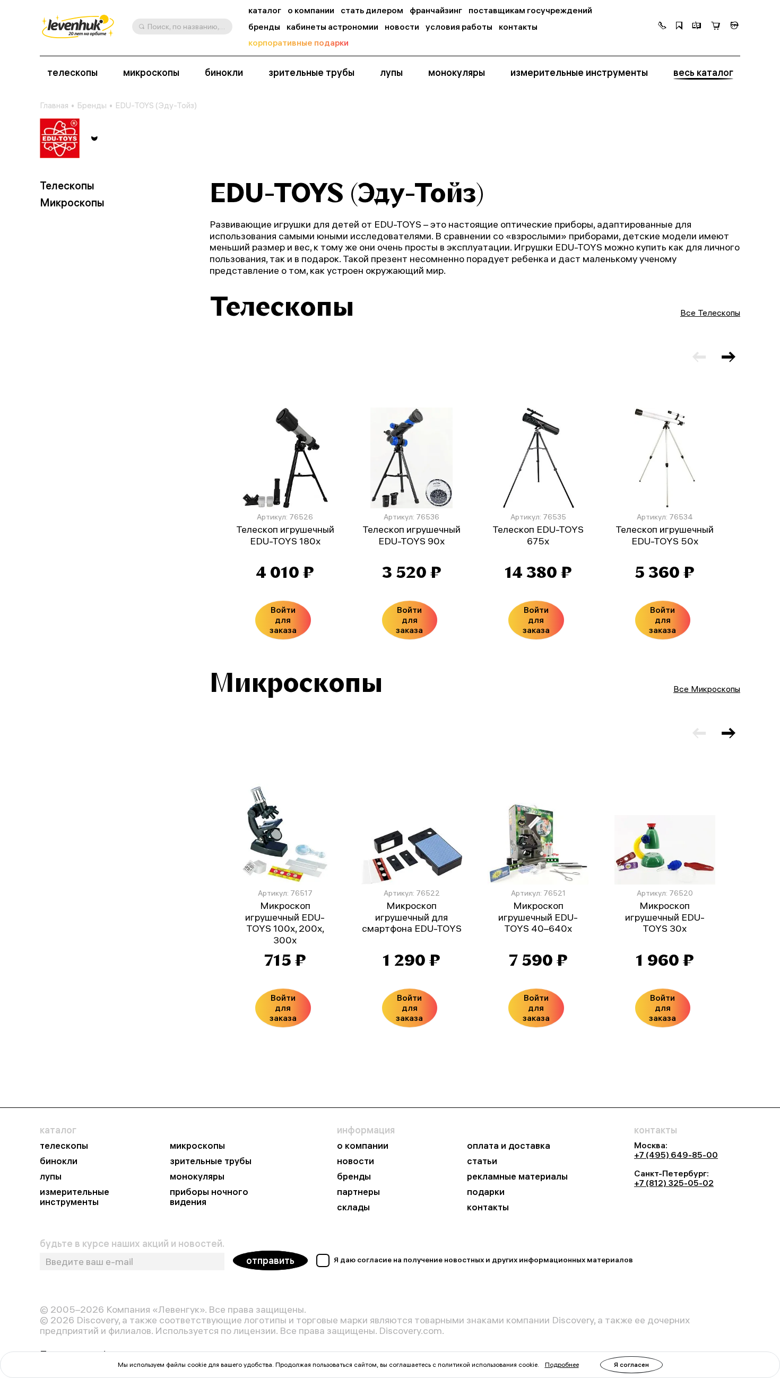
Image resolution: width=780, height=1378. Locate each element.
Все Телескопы (710, 312)
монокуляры (456, 73)
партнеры (358, 1192)
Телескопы (67, 185)
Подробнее (562, 1364)
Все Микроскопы (706, 688)
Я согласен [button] (631, 1364)
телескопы (72, 73)
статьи (482, 1161)
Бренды (92, 105)
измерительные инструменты (579, 73)
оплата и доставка (508, 1146)
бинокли (224, 73)
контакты (518, 27)
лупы (391, 73)
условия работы (459, 27)
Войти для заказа (283, 619)
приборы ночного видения (209, 1197)
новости (402, 27)
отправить (270, 1260)
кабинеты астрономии (332, 27)
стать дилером (372, 10)
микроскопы (151, 73)
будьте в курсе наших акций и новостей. (132, 1244)
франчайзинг (436, 10)
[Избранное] (679, 26)
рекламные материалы (517, 1177)
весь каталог (703, 73)
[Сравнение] (696, 26)
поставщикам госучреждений (530, 10)
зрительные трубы (311, 73)
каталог (264, 10)
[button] (662, 26)
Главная (54, 105)
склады (353, 1207)
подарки (486, 1192)
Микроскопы (72, 202)
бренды (264, 27)
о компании (311, 10)
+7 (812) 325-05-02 (674, 1182)
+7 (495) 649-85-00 (676, 1154)
